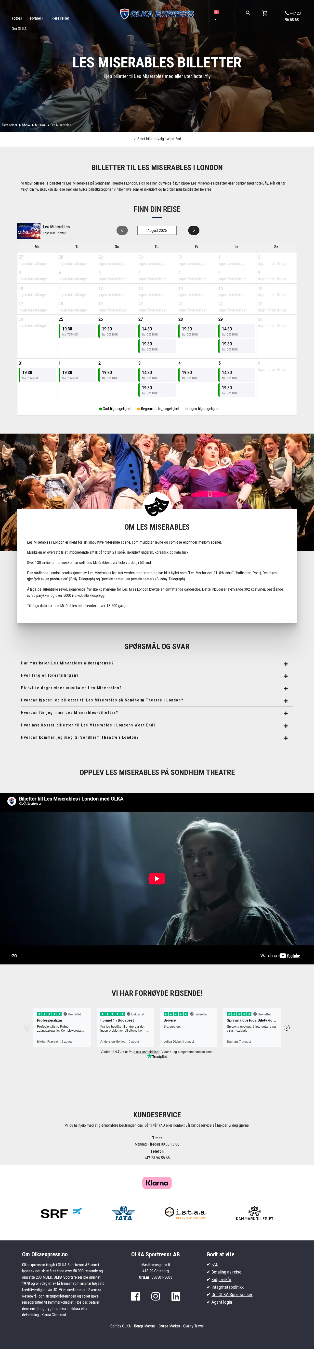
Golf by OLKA (120, 1326)
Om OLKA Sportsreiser (231, 1294)
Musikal (40, 125)
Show (26, 125)
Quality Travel (193, 1326)
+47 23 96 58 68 (293, 16)
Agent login (221, 1302)
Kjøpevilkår (221, 1279)
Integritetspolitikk (227, 1287)
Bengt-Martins (145, 1326)
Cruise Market (169, 1326)
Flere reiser (9, 125)
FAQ (162, 1125)
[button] (217, 15)
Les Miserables (61, 125)
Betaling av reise (226, 1272)
